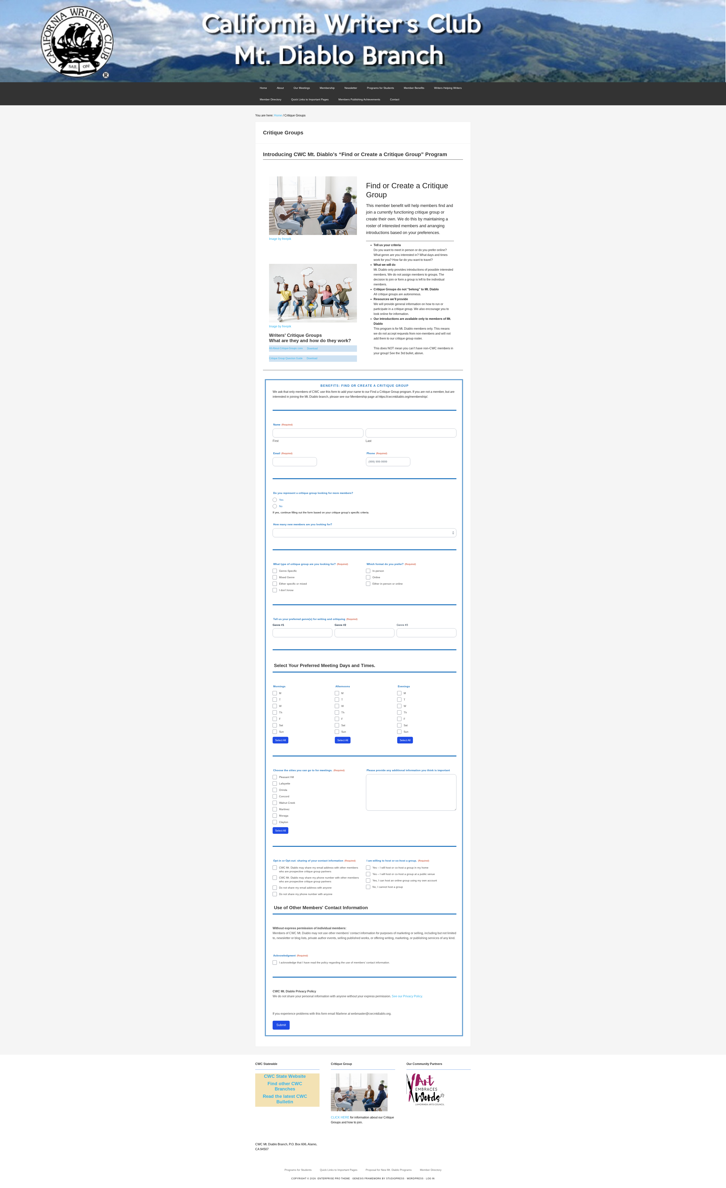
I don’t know (286, 590)
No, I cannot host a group (387, 886)
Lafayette (284, 783)
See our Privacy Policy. (407, 996)
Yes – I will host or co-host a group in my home (400, 867)
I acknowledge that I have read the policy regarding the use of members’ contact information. (334, 962)
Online (376, 577)
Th (280, 712)
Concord (284, 796)
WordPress (415, 1178)
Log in (430, 1178)
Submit (281, 1025)
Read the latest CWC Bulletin (285, 1099)
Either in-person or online (387, 583)
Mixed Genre (287, 577)
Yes (281, 499)
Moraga (283, 815)
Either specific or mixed (293, 583)
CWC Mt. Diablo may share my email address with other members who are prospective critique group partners (318, 869)
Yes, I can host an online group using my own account (404, 880)
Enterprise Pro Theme (334, 1178)
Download (312, 348)
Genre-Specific (288, 570)
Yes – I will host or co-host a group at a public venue (403, 874)
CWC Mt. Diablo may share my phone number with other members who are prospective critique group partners (319, 879)
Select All (280, 740)
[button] (409, 1092)
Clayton (283, 822)
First (275, 440)
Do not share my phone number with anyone (305, 894)
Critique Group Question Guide (285, 358)
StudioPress (395, 1178)
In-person (378, 570)
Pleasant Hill (286, 777)
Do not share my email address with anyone (305, 887)
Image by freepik (280, 238)
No (280, 506)
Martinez (284, 809)
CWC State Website (285, 1076)
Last (368, 440)
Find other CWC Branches (285, 1086)
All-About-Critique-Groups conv (286, 348)
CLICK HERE (340, 1117)
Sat (281, 725)
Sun (281, 731)
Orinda (283, 789)
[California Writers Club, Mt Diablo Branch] (363, 41)
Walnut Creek (287, 802)
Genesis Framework (366, 1178)
